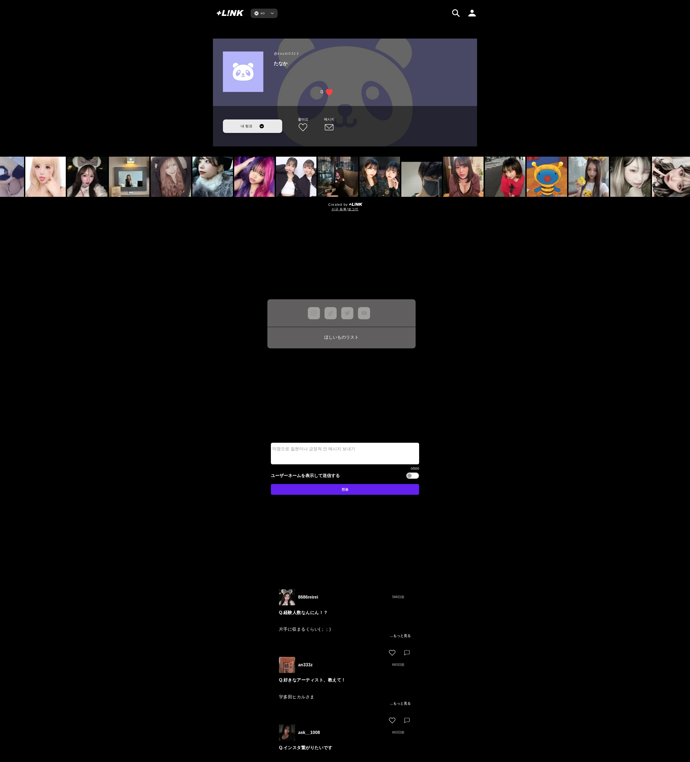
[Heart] (392, 653)
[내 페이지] (472, 13)
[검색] (456, 13)
